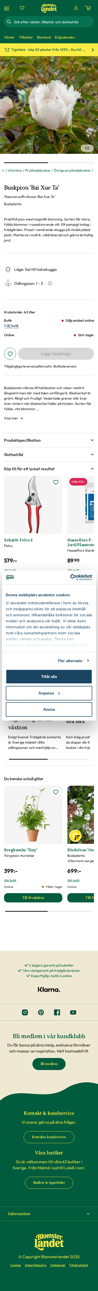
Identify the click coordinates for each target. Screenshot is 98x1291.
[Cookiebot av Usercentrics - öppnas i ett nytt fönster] (70, 577)
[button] (49, 440)
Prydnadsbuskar (38, 170)
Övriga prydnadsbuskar (72, 170)
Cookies (15, 1265)
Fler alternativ (70, 660)
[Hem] (49, 8)
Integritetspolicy (35, 1265)
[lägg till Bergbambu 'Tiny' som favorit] (55, 792)
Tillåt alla (49, 676)
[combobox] (53, 22)
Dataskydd (58, 1265)
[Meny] (7, 8)
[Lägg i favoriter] (10, 354)
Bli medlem (49, 1064)
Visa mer (11, 418)
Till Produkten (42, 899)
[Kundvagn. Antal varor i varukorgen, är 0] (88, 8)
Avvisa (49, 709)
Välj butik (11, 326)
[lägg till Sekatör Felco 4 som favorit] (55, 482)
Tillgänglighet (78, 1265)
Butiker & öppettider (49, 1183)
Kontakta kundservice (49, 1137)
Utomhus (15, 170)
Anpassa (46, 693)
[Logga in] (76, 8)
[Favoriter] (22, 8)
